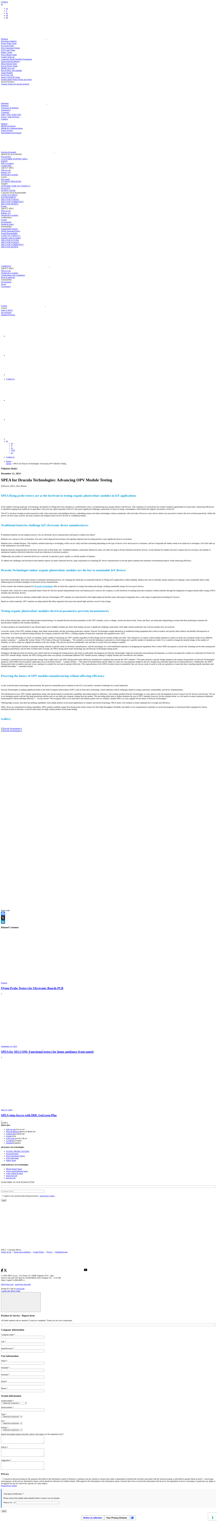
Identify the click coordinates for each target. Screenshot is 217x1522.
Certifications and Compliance (13, 275)
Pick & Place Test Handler (11, 70)
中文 (13, 450)
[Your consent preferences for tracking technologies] (212, 1517)
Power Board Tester (9, 55)
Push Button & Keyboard (11, 133)
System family (7, 1401)
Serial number (7, 1407)
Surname (5, 1368)
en (2, 4)
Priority (4, 1427)
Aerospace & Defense (9, 108)
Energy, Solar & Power (10, 117)
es (7, 13)
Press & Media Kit (13, 1132)
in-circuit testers (12, 1154)
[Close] (21, 1302)
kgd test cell (10, 1178)
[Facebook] (108, 914)
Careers (4, 306)
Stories (8, 464)
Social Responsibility (9, 233)
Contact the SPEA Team (10, 1291)
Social (3, 284)
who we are (10, 1129)
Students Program (8, 315)
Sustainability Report (9, 229)
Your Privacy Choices (116, 1517)
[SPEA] (4, 2)
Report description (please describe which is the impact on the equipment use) (32, 1434)
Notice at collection (92, 1517)
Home (8, 461)
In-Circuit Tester (7, 46)
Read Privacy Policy (9, 1486)
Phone (4, 1388)
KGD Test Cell (7, 75)
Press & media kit (8, 277)
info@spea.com (7, 1284)
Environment (6, 222)
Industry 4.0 (6, 172)
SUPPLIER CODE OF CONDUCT (15, 186)
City (3, 1341)
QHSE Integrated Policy (10, 231)
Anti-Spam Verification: (13, 1494)
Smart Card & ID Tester (10, 77)
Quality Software (8, 57)
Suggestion (6, 1460)
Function (5, 1374)
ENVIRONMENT (8, 197)
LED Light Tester (8, 50)
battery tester (11, 1160)
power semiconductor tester (17, 1171)
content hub (10, 1134)
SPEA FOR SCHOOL (10, 199)
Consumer (5, 112)
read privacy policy (47, 1196)
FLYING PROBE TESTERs (17, 1151)
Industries (5, 103)
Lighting (4, 119)
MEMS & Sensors (8, 126)
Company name (8, 1335)
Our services (6, 157)
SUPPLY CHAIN (8, 190)
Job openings (6, 312)
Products (4, 39)
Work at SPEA (7, 310)
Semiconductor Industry (10, 61)
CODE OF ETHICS (9, 195)
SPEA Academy (7, 163)
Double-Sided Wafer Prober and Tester (16, 79)
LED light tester (12, 1158)
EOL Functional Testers (10, 48)
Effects (4, 1447)
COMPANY (6, 266)
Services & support (8, 152)
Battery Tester (6, 52)
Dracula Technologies (44, 586)
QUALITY (5, 188)
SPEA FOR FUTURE (10, 240)
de (7, 18)
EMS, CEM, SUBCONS (11, 115)
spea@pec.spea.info (23, 1284)
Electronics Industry (9, 41)
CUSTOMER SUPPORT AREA (14, 159)
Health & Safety (7, 224)
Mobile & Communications (12, 128)
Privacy (50, 1252)
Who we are (6, 170)
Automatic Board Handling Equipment (16, 59)
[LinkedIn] (108, 922)
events (8, 1136)
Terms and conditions (22, 1252)
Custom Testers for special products (15, 84)
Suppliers (9, 1143)
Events (4, 206)
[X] (108, 918)
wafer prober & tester (14, 1173)
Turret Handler (7, 73)
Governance (6, 286)
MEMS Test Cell (7, 68)
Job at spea (5, 179)
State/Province (7, 1348)
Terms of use (6, 1252)
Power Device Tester (9, 66)
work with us (11, 1138)
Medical (4, 124)
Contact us (10, 379)
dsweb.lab (20, 1289)
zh (7, 15)
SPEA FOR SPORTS (9, 204)
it (6, 11)
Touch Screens (7, 130)
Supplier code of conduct (11, 238)
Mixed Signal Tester (9, 64)
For (3, 1421)
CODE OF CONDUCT (10, 236)
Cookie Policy (38, 1252)
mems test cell (11, 1176)
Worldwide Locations (9, 175)
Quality (4, 220)
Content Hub (6, 166)
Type (4, 1414)
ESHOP (4, 161)
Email (4, 1381)
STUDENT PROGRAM (11, 181)
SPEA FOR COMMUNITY (12, 202)
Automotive (5, 110)
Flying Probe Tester (9, 43)
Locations (10, 1141)
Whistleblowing (61, 1252)
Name (4, 1361)
